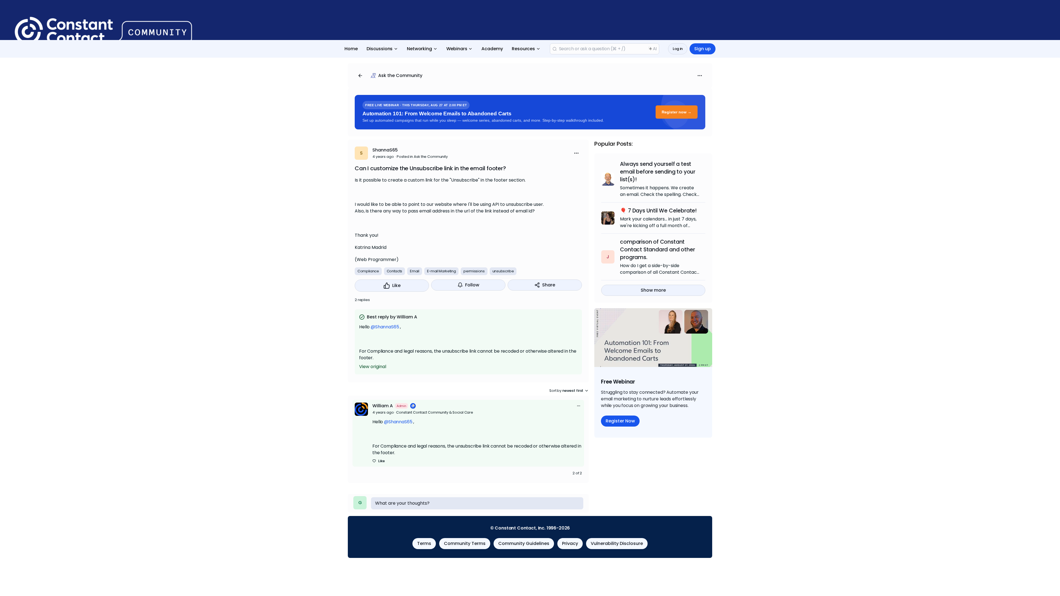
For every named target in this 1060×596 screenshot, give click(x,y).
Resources (523, 49)
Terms (424, 543)
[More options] (578, 406)
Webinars (456, 49)
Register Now (620, 421)
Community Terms (465, 543)
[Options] (699, 75)
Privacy (570, 543)
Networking (419, 49)
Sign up (702, 49)
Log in (678, 48)
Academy (492, 49)
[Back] (360, 75)
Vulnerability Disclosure (617, 543)
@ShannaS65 (385, 327)
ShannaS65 (385, 150)
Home (351, 49)
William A (382, 406)
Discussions (380, 49)
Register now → (676, 112)
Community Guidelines (523, 543)
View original (372, 366)
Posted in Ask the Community (422, 156)
